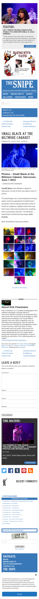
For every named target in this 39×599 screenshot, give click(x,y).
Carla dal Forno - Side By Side (10, 505)
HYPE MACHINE (10, 496)
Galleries (7, 97)
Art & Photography (12, 564)
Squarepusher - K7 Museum (10, 503)
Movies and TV (17, 94)
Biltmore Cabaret (7, 345)
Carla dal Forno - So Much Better (11, 512)
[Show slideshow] (19, 288)
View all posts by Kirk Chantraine (15, 340)
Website (4, 406)
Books (29, 94)
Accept (19, 594)
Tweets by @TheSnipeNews (12, 530)
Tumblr (17, 470)
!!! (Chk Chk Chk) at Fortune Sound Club (7, 124)
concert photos (23, 344)
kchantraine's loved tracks (19, 498)
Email (4, 398)
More (30, 97)
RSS (30, 470)
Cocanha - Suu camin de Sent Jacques (13, 519)
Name (4, 390)
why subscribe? (19, 549)
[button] (36, 575)
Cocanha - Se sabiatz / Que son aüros (13, 521)
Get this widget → (6, 523)
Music (5, 94)
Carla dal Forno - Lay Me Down (11, 507)
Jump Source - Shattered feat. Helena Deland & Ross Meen (18, 501)
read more (30, 46)
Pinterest (23, 470)
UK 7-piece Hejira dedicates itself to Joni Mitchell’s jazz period (18, 32)
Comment (5, 372)
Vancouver (20, 97)
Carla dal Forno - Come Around (11, 516)
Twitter (4, 470)
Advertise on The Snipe (14, 115)
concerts (16, 345)
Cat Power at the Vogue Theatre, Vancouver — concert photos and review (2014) (19, 447)
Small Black (31, 345)
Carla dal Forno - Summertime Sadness (13, 510)
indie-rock (23, 345)
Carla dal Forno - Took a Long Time (12, 514)
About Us (7, 110)
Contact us (8, 566)
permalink (22, 347)
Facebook (10, 470)
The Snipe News (19, 84)
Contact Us (8, 113)
